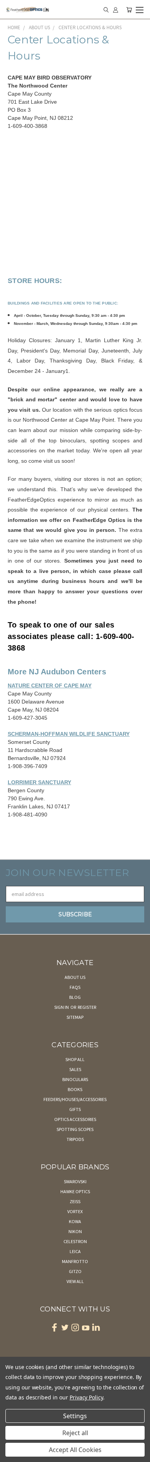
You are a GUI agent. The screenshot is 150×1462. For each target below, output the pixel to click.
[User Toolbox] (116, 10)
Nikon (75, 1231)
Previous (12, 1454)
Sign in (62, 1007)
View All (75, 1281)
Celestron (75, 1241)
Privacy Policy (86, 1397)
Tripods (75, 1139)
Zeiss (75, 1201)
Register (87, 1007)
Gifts (75, 1109)
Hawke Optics (75, 1191)
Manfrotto (75, 1261)
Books (75, 1089)
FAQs (75, 987)
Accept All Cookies (75, 1449)
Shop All (75, 1059)
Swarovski (75, 1181)
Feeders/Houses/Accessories (75, 1099)
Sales (75, 1069)
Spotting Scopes (75, 1129)
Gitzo (75, 1271)
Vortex (75, 1211)
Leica (75, 1251)
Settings (75, 1416)
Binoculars (75, 1079)
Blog (75, 997)
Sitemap (75, 1017)
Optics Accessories (75, 1119)
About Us (75, 977)
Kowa (75, 1221)
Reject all (75, 1433)
